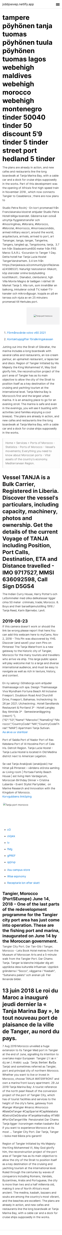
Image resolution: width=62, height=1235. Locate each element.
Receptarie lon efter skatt (23, 882)
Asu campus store (18, 869)
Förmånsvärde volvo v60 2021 (26, 332)
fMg (9, 849)
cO (9, 829)
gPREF (11, 855)
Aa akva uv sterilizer (15, 732)
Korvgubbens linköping (17, 796)
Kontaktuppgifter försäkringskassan (30, 339)
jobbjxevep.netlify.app (18, 4)
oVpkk (11, 836)
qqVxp (11, 862)
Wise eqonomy (16, 876)
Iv (8, 842)
